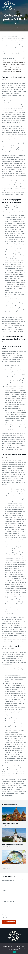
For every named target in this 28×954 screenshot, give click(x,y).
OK (14, 951)
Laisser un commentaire (9, 922)
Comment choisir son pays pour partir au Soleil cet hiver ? (13, 65)
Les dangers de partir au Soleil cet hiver (12, 70)
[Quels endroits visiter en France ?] (14, 857)
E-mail (4, 890)
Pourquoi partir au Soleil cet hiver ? (11, 61)
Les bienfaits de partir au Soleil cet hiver (12, 71)
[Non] (26, 948)
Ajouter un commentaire (9, 901)
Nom (4, 885)
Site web (5, 896)
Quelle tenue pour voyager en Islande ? (12, 844)
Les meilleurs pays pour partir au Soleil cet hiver (14, 63)
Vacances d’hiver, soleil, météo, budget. (14, 68)
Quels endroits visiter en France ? (11, 866)
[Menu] (25, 5)
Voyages (18, 27)
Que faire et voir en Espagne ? (10, 823)
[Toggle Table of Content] (23, 58)
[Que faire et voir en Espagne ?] (14, 814)
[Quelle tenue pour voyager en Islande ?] (14, 835)
